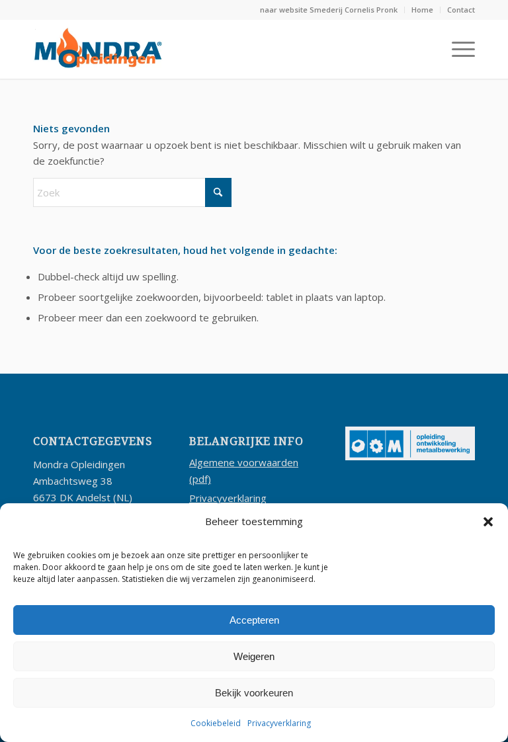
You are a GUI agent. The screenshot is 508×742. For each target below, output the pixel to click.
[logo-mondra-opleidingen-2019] (98, 49)
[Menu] (457, 49)
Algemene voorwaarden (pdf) (243, 470)
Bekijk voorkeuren (254, 692)
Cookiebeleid (215, 723)
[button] (488, 521)
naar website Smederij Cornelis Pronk (329, 10)
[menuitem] (329, 10)
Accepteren (254, 620)
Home (422, 10)
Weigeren (254, 656)
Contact (461, 10)
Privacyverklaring (279, 723)
